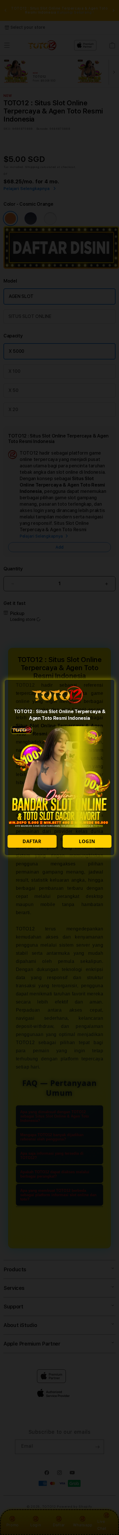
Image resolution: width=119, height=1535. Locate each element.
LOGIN (87, 841)
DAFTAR (32, 841)
